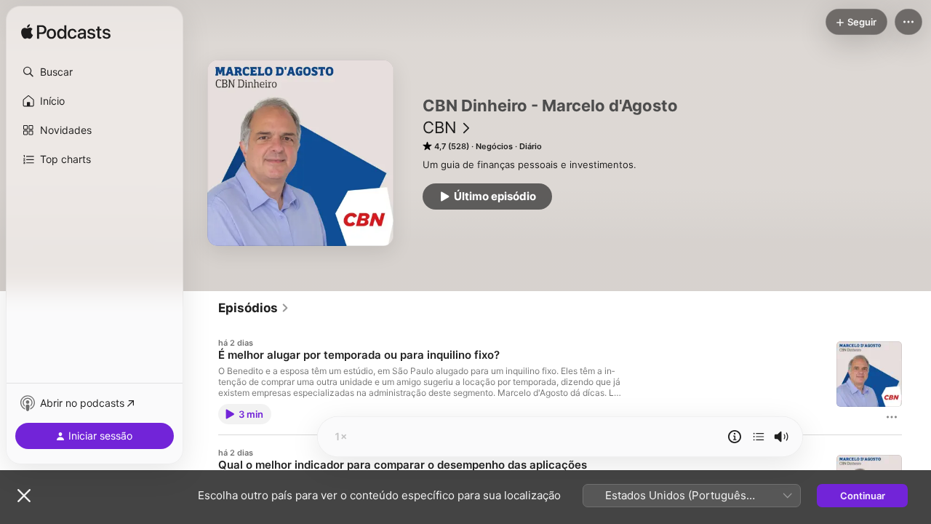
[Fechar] (24, 495)
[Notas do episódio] (734, 436)
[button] (94, 72)
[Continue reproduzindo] (758, 436)
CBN (440, 127)
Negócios (494, 146)
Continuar (862, 495)
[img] (66, 32)
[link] (253, 308)
